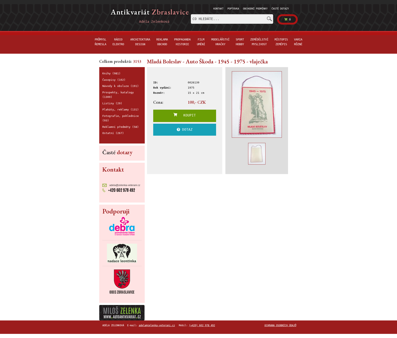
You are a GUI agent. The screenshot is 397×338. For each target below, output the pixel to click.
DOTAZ (186, 130)
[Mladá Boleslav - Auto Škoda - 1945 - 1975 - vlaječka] (257, 104)
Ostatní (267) (113, 133)
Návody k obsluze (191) (120, 86)
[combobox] (232, 19)
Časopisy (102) (114, 79)
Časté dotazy (280, 8)
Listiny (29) (112, 103)
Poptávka (233, 8)
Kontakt (218, 8)
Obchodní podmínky (255, 8)
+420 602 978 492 (121, 190)
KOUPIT (186, 115)
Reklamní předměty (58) (120, 126)
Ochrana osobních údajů (280, 325)
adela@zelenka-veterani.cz (124, 185)
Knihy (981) (111, 73)
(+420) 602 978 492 (202, 325)
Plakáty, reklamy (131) (120, 109)
